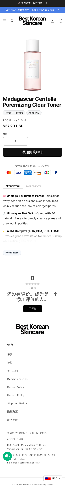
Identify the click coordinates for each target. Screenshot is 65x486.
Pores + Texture (14, 112)
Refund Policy (16, 395)
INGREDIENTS (33, 186)
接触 (9, 362)
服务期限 (12, 419)
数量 (5, 133)
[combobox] (53, 478)
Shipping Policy (17, 403)
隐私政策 (12, 411)
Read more (12, 252)
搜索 (9, 354)
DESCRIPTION (13, 186)
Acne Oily (34, 112)
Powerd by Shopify (45, 484)
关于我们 (12, 370)
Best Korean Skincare (28, 484)
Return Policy (15, 387)
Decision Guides (17, 379)
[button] (4, 21)
